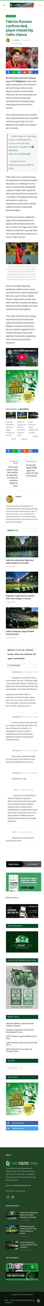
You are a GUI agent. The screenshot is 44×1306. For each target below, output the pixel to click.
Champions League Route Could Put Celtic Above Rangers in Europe (28, 1229)
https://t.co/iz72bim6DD (19, 154)
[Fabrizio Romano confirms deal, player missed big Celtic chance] (22, 58)
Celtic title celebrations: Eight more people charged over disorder (29, 1215)
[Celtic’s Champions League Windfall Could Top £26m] (33, 416)
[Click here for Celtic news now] (23, 882)
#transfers (13, 150)
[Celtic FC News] (12, 898)
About (6, 1300)
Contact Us (8, 1302)
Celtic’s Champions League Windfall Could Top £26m (33, 427)
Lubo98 (16, 40)
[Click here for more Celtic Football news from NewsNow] (15, 864)
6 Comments (18, 43)
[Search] (40, 5)
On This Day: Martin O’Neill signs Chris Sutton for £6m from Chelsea (32, 470)
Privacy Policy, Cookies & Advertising (22, 1300)
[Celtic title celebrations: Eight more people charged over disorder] (11, 416)
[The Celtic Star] (22, 5)
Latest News (11, 16)
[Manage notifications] (38, 1301)
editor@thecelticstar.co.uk (22, 1185)
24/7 (36, 864)
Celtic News (31, 864)
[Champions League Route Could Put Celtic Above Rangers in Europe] (22, 416)
